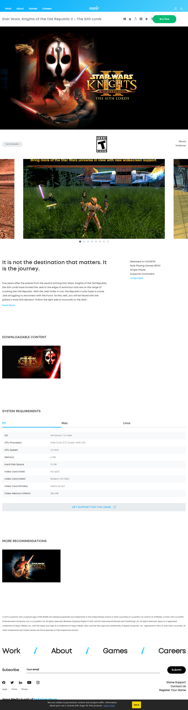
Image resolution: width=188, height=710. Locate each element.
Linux (126, 423)
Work (8, 9)
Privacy (24, 689)
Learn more (109, 705)
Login (175, 8)
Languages (136, 278)
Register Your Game (172, 690)
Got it (136, 705)
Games (33, 9)
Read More (8, 305)
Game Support (176, 682)
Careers (47, 9)
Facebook (3, 682)
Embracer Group (45, 699)
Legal (4, 689)
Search (181, 9)
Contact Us (178, 686)
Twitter (12, 682)
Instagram (38, 682)
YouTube (29, 682)
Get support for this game (92, 507)
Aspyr (94, 8)
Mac (65, 423)
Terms (14, 689)
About (20, 9)
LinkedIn (20, 682)
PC (4, 423)
